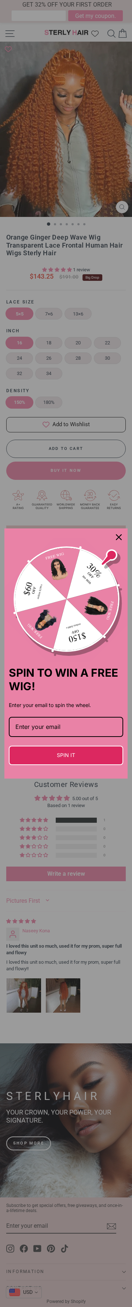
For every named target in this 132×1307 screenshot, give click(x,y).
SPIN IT (66, 755)
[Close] (119, 537)
